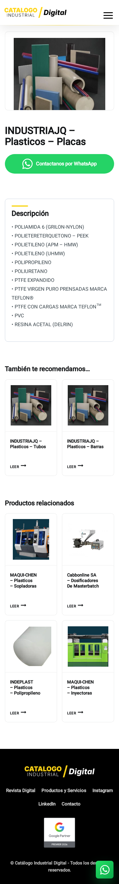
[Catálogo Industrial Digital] (35, 12)
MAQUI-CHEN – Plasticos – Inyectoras (80, 688)
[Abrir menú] (108, 12)
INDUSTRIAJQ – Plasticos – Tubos (28, 444)
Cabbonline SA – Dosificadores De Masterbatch (83, 581)
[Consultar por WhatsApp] (105, 869)
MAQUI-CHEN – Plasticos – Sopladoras (23, 581)
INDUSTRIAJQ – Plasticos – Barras (85, 444)
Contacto (71, 804)
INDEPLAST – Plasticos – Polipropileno (25, 688)
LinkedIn (47, 804)
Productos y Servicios (63, 790)
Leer (14, 467)
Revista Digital (20, 790)
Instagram (102, 790)
